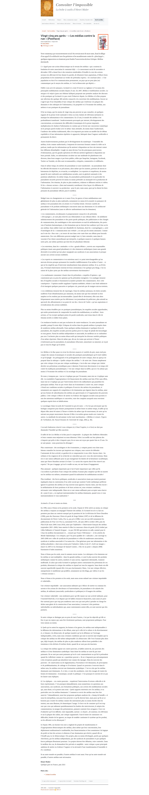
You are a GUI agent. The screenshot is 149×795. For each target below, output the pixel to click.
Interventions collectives (48, 23)
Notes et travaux (77, 23)
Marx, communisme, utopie (70, 19)
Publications (51, 19)
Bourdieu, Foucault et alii (86, 19)
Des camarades (87, 23)
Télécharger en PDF (48, 45)
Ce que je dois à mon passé (49, 781)
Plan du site (44, 789)
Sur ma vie (96, 23)
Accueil (44, 19)
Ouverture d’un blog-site (80, 781)
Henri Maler (46, 43)
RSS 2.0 (58, 789)
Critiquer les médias (50, 774)
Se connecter (50, 789)
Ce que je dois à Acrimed (64, 781)
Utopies (59, 19)
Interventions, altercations (63, 23)
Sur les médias (99, 19)
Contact (91, 781)
